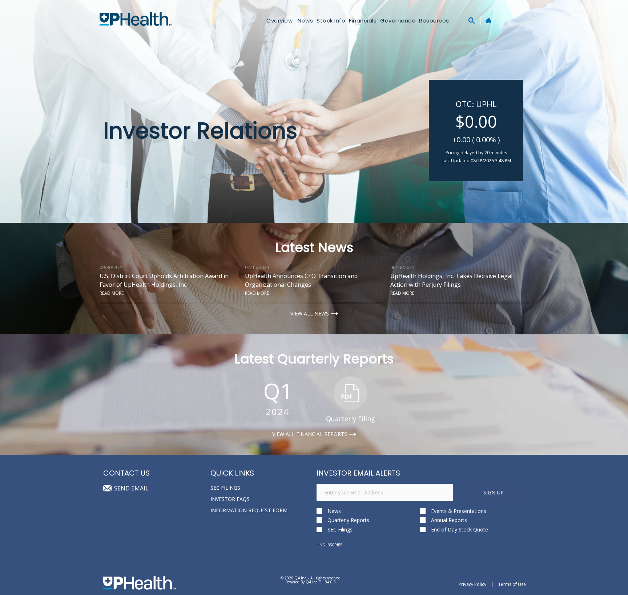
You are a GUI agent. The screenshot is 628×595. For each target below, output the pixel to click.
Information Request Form (248, 510)
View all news (309, 313)
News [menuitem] (305, 20)
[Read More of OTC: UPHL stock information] (476, 130)
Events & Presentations (458, 511)
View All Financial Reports (309, 434)
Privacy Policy (472, 584)
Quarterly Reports (348, 520)
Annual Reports (449, 520)
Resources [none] (434, 20)
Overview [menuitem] (279, 20)
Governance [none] (397, 20)
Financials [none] (363, 20)
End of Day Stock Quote (459, 529)
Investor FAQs (230, 499)
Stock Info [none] (331, 20)
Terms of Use (512, 584)
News (334, 511)
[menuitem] (331, 20)
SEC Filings (225, 487)
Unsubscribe (329, 544)
